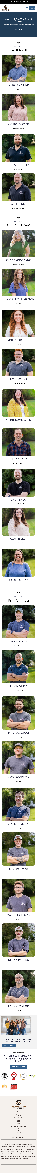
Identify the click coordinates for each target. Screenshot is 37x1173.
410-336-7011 (18, 3)
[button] (27, 8)
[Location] (18, 1129)
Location (18, 1132)
